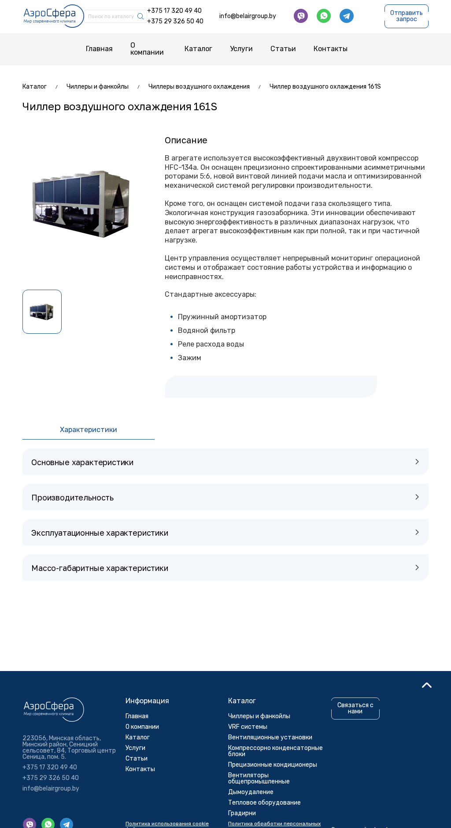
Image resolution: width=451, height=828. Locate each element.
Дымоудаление (251, 792)
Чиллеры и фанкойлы (259, 716)
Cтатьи (283, 49)
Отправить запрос (406, 16)
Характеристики (88, 429)
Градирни (242, 813)
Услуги (241, 49)
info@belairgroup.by (247, 16)
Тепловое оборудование (264, 802)
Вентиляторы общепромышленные (259, 778)
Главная (99, 49)
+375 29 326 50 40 (175, 22)
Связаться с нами (355, 708)
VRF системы (247, 727)
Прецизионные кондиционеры (272, 764)
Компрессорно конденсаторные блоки (275, 751)
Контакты (330, 49)
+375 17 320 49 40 (174, 11)
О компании (147, 48)
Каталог (198, 49)
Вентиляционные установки (270, 737)
